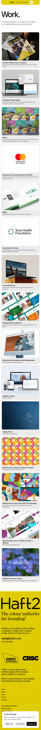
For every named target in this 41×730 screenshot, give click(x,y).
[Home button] (11, 2)
